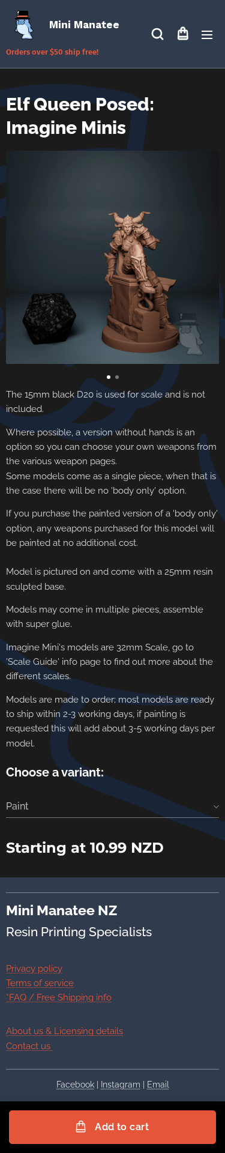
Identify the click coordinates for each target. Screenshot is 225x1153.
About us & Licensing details (64, 1031)
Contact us (29, 1046)
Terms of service (40, 983)
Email (158, 1084)
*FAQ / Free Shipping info (59, 997)
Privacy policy (34, 968)
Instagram (120, 1084)
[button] (157, 34)
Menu (207, 34)
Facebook (75, 1084)
